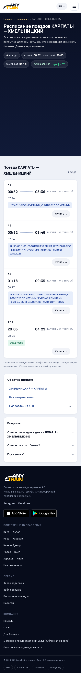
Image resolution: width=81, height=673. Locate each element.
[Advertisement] (40, 105)
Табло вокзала (12, 590)
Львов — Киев (12, 552)
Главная (8, 19)
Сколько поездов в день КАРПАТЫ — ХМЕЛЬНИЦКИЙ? (33, 434)
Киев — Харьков (13, 539)
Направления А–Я (40, 406)
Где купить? (16, 454)
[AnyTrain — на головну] (11, 6)
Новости (9, 603)
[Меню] (74, 6)
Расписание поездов (16, 596)
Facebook (24, 503)
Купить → (61, 213)
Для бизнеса (11, 634)
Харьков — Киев (13, 559)
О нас (7, 628)
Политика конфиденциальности (23, 648)
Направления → (13, 565)
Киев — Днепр (12, 545)
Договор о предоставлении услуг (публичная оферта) (36, 641)
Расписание (22, 19)
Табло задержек (14, 583)
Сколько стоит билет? (23, 445)
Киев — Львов (12, 532)
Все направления (40, 397)
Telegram (10, 503)
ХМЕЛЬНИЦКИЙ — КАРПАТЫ (40, 388)
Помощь (8, 621)
